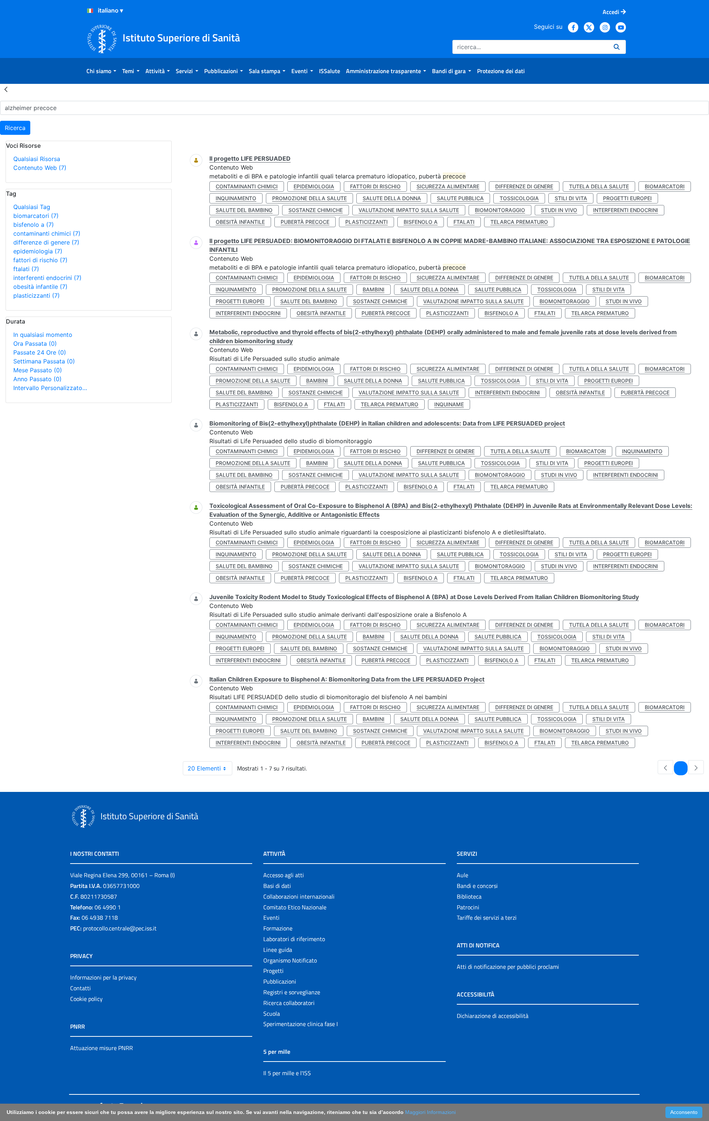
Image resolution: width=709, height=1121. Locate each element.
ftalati (26, 269)
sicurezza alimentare (448, 186)
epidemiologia (37, 251)
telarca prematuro (519, 222)
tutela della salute (599, 186)
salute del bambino (244, 210)
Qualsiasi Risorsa (36, 159)
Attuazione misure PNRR (101, 1047)
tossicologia (519, 198)
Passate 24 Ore (39, 352)
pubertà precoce (305, 222)
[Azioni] (90, 11)
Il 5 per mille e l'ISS (287, 1073)
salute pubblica (460, 198)
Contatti (80, 988)
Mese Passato (37, 370)
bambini (373, 289)
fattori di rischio (40, 260)
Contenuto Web (39, 167)
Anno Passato (37, 379)
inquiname (449, 404)
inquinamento (236, 198)
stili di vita (571, 198)
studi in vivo (559, 210)
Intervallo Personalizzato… (50, 388)
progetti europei (627, 198)
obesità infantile (40, 286)
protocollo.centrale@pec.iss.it (120, 928)
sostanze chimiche (315, 210)
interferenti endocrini (47, 277)
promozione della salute (309, 198)
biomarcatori (36, 215)
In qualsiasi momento (42, 334)
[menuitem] (101, 71)
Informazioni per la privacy (103, 977)
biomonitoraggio (500, 210)
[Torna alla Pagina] (6, 89)
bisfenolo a (33, 224)
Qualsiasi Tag (31, 207)
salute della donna (392, 198)
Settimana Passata (44, 361)
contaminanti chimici (47, 233)
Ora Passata (35, 343)
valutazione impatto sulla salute (409, 210)
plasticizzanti (36, 295)
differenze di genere (46, 242)
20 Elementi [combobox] (204, 768)
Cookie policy (86, 998)
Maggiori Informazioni (430, 1112)
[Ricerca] (617, 47)
